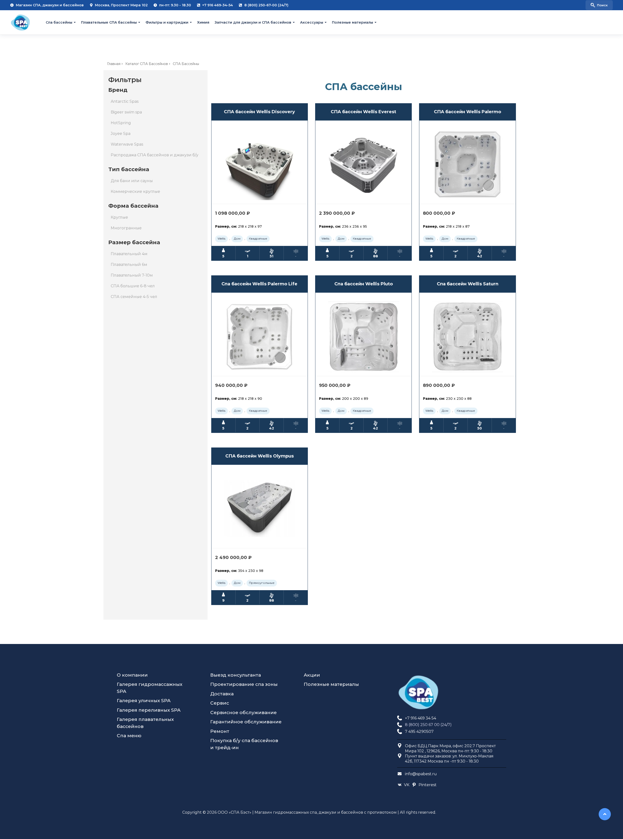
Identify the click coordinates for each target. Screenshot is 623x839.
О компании (132, 675)
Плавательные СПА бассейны (109, 22)
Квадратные (258, 238)
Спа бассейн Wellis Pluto (363, 284)
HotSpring (121, 123)
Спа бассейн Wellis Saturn (467, 284)
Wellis (221, 238)
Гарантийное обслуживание (246, 722)
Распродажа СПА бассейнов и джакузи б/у (154, 155)
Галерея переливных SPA (149, 710)
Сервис (219, 703)
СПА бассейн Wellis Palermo (467, 111)
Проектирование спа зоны (244, 684)
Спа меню (129, 735)
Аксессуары (311, 22)
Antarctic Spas (124, 101)
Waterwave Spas (127, 144)
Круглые (119, 217)
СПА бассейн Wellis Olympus (259, 456)
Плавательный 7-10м (132, 275)
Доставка (222, 694)
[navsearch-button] (599, 5)
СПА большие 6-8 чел (133, 286)
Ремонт (219, 731)
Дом (237, 238)
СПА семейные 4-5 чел (134, 296)
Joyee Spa (120, 133)
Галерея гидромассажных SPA (149, 687)
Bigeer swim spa (126, 112)
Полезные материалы (352, 22)
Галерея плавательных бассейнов (145, 723)
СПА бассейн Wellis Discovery (259, 111)
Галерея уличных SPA (144, 700)
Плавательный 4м (129, 254)
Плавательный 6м (129, 264)
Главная (113, 64)
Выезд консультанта (235, 675)
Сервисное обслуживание (243, 712)
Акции (312, 675)
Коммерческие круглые (135, 191)
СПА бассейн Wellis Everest (363, 111)
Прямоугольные (262, 583)
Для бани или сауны (132, 180)
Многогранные (126, 228)
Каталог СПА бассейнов (146, 64)
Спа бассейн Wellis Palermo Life (259, 284)
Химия (203, 22)
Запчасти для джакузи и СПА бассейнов (253, 22)
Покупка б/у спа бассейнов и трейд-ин (244, 744)
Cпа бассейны (59, 22)
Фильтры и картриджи (167, 22)
